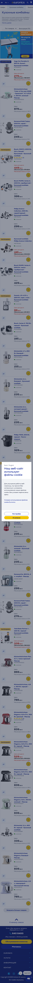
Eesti (6, 465)
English (11, 465)
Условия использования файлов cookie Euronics (15, 501)
